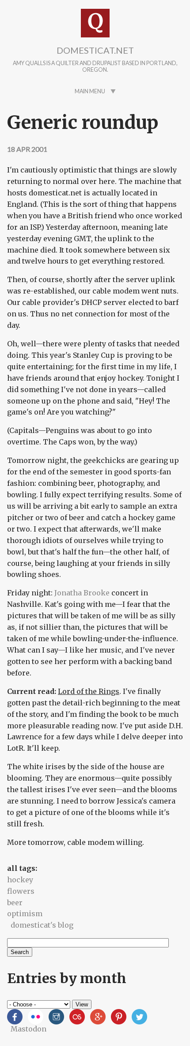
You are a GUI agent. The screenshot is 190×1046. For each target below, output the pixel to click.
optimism (24, 913)
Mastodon (28, 1028)
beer (15, 902)
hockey (20, 879)
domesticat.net (95, 50)
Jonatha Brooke (82, 592)
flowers (20, 891)
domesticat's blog (42, 925)
